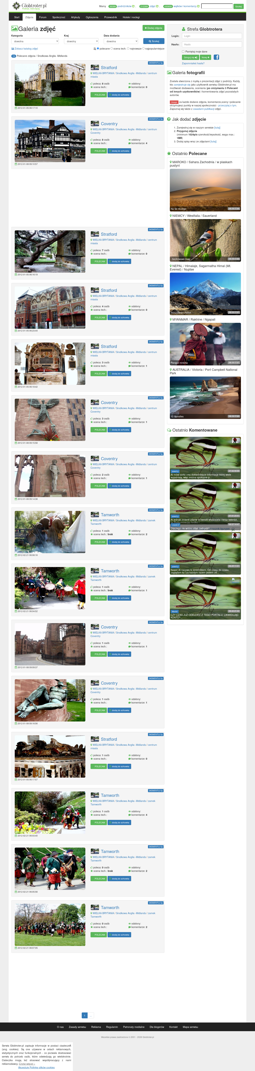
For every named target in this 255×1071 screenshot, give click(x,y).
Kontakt (173, 1027)
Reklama (96, 1027)
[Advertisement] (88, 198)
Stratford (109, 67)
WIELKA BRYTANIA (103, 73)
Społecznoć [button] (58, 17)
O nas (60, 1027)
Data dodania (112, 35)
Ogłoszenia (92, 17)
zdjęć (148, 6)
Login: (175, 36)
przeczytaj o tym (227, 105)
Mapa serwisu (190, 1027)
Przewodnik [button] (110, 17)
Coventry (109, 123)
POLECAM (99, 94)
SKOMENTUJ (155, 62)
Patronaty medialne (133, 1027)
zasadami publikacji (203, 108)
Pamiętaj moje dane (196, 51)
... (91, 1015)
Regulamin (112, 1027)
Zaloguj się (189, 57)
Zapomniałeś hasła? (193, 63)
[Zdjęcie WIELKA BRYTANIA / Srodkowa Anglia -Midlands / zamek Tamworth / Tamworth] (50, 532)
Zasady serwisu (77, 1027)
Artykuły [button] (75, 17)
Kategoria (17, 35)
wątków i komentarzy (180, 6)
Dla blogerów (157, 1027)
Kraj (66, 35)
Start (16, 17)
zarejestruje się (182, 84)
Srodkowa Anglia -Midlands (131, 73)
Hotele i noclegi (131, 17)
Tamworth (110, 514)
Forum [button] (42, 17)
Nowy (205, 57)
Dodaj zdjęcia (154, 28)
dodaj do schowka (120, 94)
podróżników (121, 6)
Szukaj (238, 6)
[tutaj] (217, 127)
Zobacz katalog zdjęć (26, 48)
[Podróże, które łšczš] (29, 5)
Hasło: (175, 44)
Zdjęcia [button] (29, 17)
